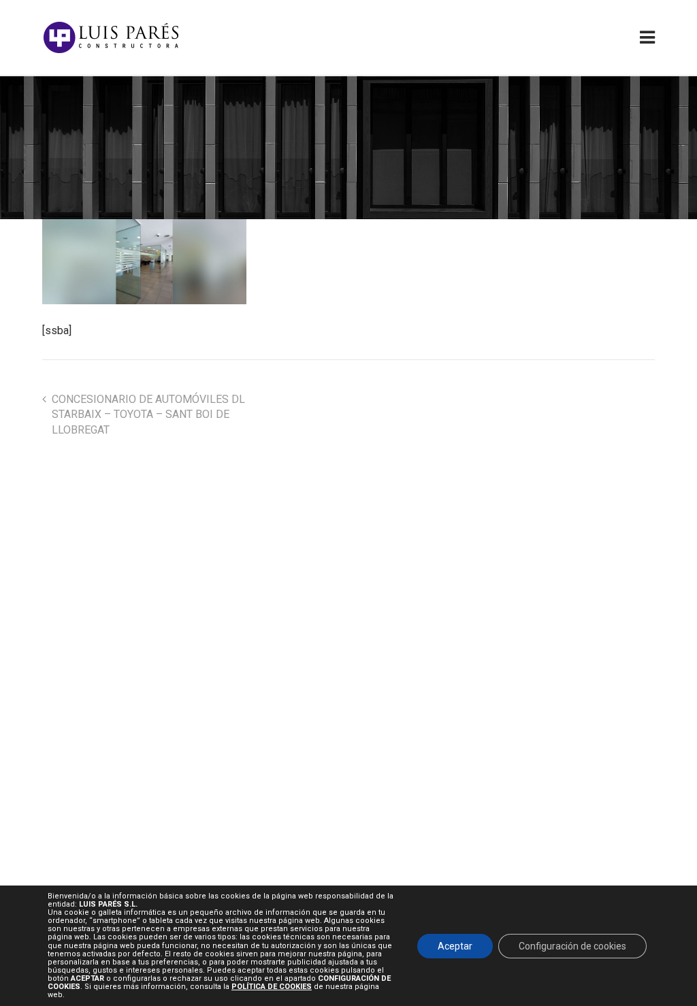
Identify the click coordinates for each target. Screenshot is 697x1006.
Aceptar (455, 945)
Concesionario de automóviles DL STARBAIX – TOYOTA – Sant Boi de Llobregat (148, 414)
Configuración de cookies (572, 945)
